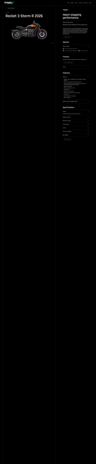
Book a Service (85, 2)
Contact (90, 2)
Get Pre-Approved (68, 62)
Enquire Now (67, 139)
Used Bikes (80, 2)
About (68, 2)
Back (11, 8)
